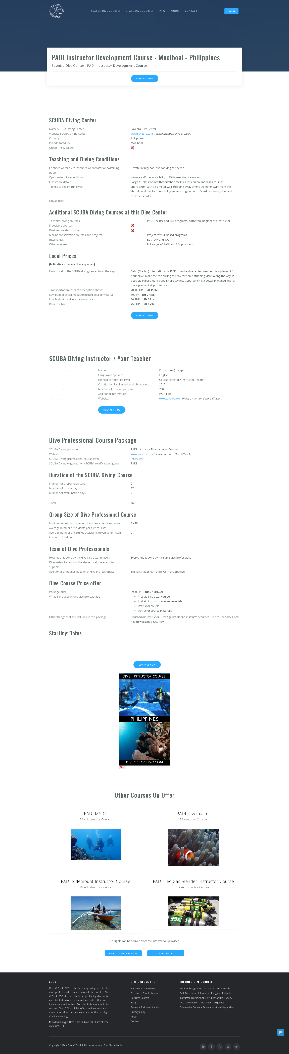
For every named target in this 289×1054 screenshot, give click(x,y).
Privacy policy (138, 1011)
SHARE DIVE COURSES (140, 10)
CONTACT (191, 10)
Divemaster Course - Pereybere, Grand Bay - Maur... (208, 1007)
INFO (162, 10)
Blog (133, 1002)
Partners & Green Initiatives (146, 1007)
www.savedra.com (142, 133)
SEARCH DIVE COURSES (106, 10)
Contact (135, 1021)
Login (231, 11)
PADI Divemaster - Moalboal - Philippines (202, 1002)
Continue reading (58, 1016)
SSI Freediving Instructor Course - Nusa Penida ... (206, 988)
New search (166, 953)
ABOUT (175, 10)
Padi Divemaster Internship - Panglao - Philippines (206, 993)
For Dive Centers (140, 997)
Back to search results (123, 953)
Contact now (144, 78)
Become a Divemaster (143, 988)
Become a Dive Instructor (145, 993)
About (134, 1016)
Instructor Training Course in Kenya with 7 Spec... (206, 997)
